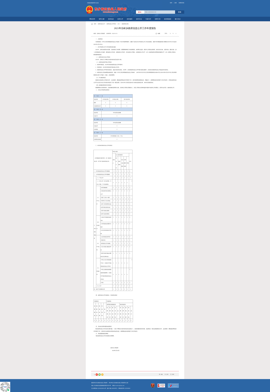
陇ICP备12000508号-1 (112, 388)
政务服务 (129, 19)
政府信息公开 (101, 23)
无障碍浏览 (181, 2)
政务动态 (111, 19)
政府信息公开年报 (111, 23)
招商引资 (157, 19)
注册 (175, 2)
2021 (119, 23)
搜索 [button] (179, 12)
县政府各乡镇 (125, 23)
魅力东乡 (177, 19)
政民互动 (139, 19)
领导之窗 (101, 19)
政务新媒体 (167, 19)
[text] (159, 12)
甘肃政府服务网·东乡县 (93, 2)
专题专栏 (148, 19)
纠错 (162, 374)
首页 (95, 23)
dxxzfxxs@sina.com (119, 385)
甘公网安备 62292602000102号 (98, 388)
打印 (167, 374)
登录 (171, 2)
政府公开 (120, 19)
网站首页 (92, 19)
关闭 (173, 374)
